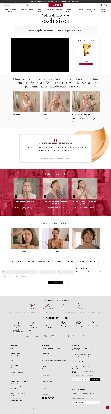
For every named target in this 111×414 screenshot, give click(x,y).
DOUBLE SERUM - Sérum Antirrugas (51, 348)
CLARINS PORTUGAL (78, 402)
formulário (81, 391)
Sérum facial (14, 355)
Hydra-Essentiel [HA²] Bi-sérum (50, 353)
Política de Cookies (16, 398)
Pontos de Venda (46, 386)
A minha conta (15, 378)
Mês (88, 271)
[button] (107, 407)
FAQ (12, 390)
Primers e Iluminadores (17, 372)
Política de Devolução (17, 383)
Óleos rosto (14, 358)
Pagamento (14, 388)
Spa (43, 383)
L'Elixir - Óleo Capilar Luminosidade (81, 354)
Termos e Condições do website (33, 408)
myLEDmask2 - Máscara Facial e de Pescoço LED (85, 363)
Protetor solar (15, 365)
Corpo (13, 360)
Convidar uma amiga (16, 400)
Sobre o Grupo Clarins (47, 378)
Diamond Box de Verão (78, 368)
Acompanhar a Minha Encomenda (19, 381)
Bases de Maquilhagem (17, 370)
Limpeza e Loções (16, 350)
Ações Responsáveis (47, 381)
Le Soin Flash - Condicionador (80, 359)
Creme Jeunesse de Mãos (48, 355)
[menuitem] (101, 5)
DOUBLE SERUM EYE (77, 361)
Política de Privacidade (21, 276)
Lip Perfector (45, 368)
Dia (77, 271)
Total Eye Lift (45, 350)
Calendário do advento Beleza (19, 367)
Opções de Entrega (16, 386)
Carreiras (44, 388)
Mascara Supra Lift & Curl (48, 366)
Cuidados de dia (15, 353)
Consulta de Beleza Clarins (18, 393)
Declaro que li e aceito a (15, 276)
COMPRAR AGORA (86, 64)
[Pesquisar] (27, 5)
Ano (100, 271)
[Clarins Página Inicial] (56, 5)
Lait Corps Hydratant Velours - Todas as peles (54, 360)
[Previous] (74, 52)
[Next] (97, 52)
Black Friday (14, 348)
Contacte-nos (14, 395)
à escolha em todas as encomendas (33, 327)
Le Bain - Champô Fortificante (80, 351)
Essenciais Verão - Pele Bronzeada (81, 366)
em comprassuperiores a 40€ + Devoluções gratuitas (17, 328)
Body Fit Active (46, 358)
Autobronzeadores (16, 362)
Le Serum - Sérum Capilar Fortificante (82, 356)
